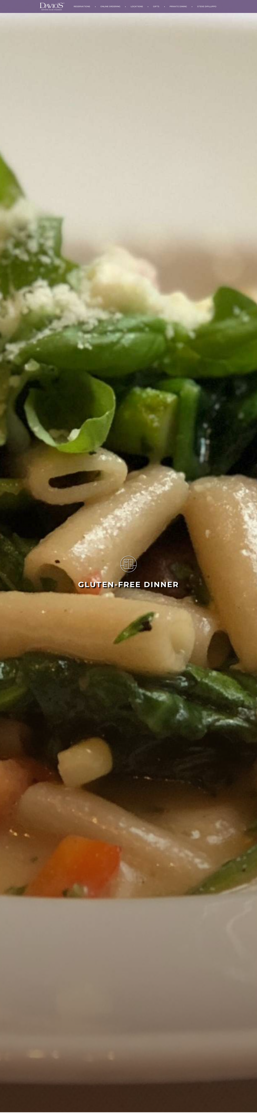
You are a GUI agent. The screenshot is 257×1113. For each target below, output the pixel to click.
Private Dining (178, 6)
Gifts (156, 6)
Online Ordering (110, 6)
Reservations (82, 6)
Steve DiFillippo (206, 6)
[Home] (52, 6)
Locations (137, 6)
